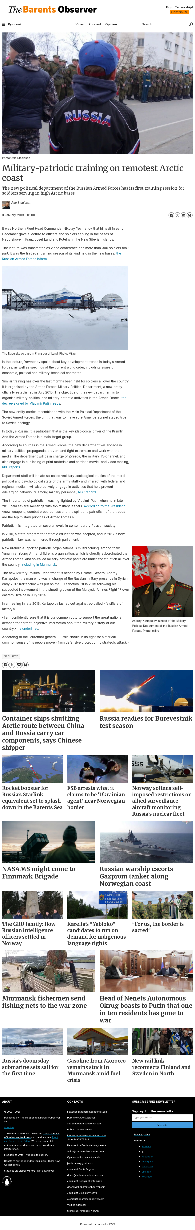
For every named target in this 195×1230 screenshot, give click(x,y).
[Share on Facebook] (171, 215)
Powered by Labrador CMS (97, 1224)
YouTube (147, 1176)
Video (79, 24)
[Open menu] (3, 24)
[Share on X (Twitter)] (177, 215)
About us (9, 1127)
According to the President (104, 506)
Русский (14, 24)
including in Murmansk (39, 565)
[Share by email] (183, 215)
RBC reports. (87, 492)
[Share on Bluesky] (190, 215)
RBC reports (11, 467)
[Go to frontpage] (53, 10)
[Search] (191, 24)
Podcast (95, 24)
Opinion (111, 24)
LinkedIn (146, 1171)
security (11, 656)
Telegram (147, 1166)
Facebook (147, 1156)
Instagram (147, 1161)
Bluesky (146, 1146)
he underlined (28, 628)
